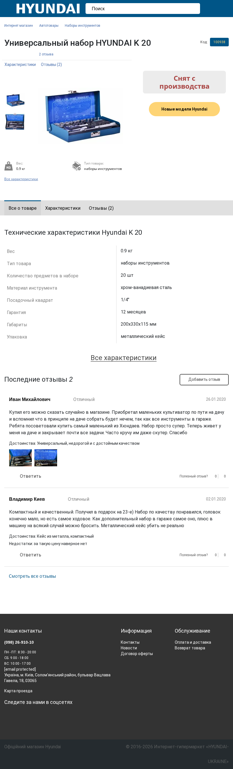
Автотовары (49, 26)
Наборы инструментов (82, 26)
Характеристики (20, 64)
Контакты (130, 642)
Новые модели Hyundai (184, 109)
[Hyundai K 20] (80, 116)
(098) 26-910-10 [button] (19, 642)
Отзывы (51, 64)
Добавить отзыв (204, 379)
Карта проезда (18, 691)
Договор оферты (137, 653)
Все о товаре (23, 208)
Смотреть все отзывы (32, 576)
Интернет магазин (18, 26)
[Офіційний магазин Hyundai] (46, 9)
